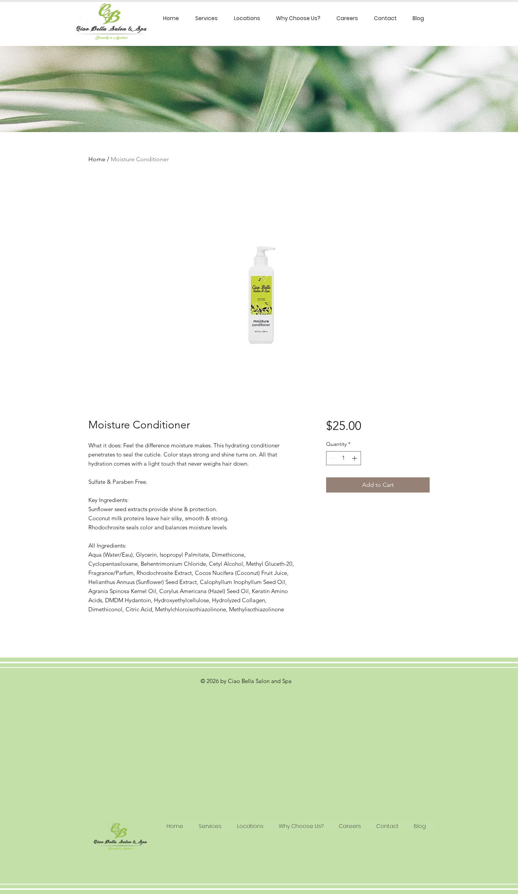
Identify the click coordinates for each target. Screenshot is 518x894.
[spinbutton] (343, 458)
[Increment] (355, 458)
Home (96, 159)
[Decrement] (332, 458)
